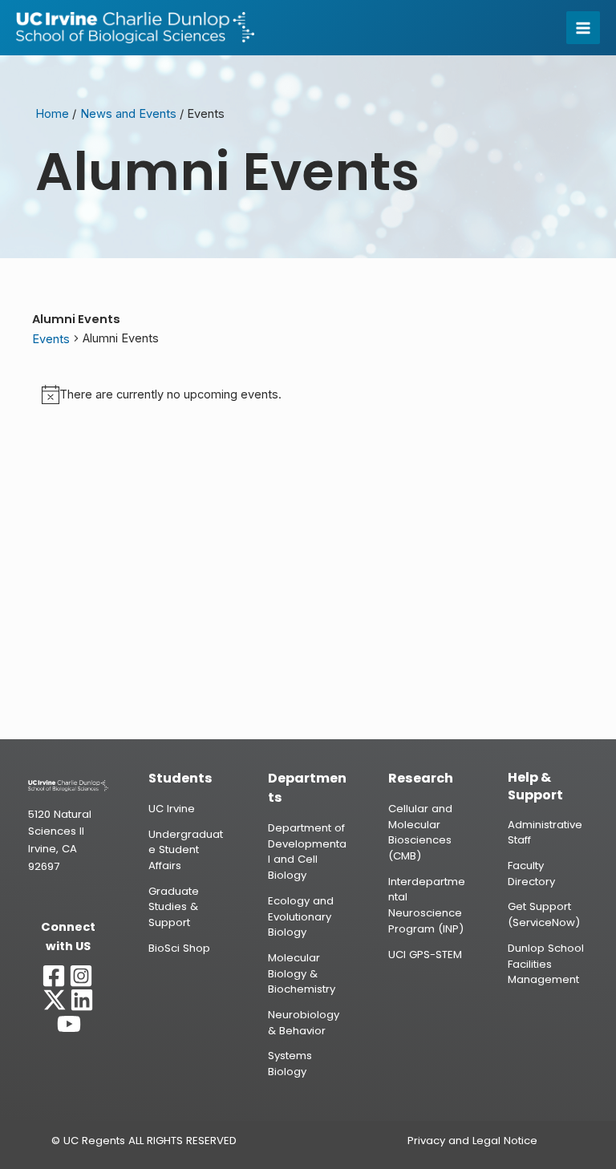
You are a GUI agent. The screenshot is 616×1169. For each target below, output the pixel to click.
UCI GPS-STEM (425, 954)
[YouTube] (69, 1024)
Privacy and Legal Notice (472, 1140)
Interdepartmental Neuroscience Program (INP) (426, 905)
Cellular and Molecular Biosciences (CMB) (420, 832)
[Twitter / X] (55, 1000)
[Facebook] (54, 976)
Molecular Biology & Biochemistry (301, 973)
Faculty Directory (531, 873)
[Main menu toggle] (583, 28)
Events (51, 339)
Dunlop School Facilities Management (546, 963)
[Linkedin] (82, 1000)
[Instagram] (81, 976)
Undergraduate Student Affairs (185, 850)
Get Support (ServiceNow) (544, 914)
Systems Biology (290, 1063)
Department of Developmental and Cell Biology (307, 851)
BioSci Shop (179, 948)
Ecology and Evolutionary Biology (301, 916)
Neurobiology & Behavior (303, 1022)
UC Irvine (171, 808)
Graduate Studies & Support (173, 907)
